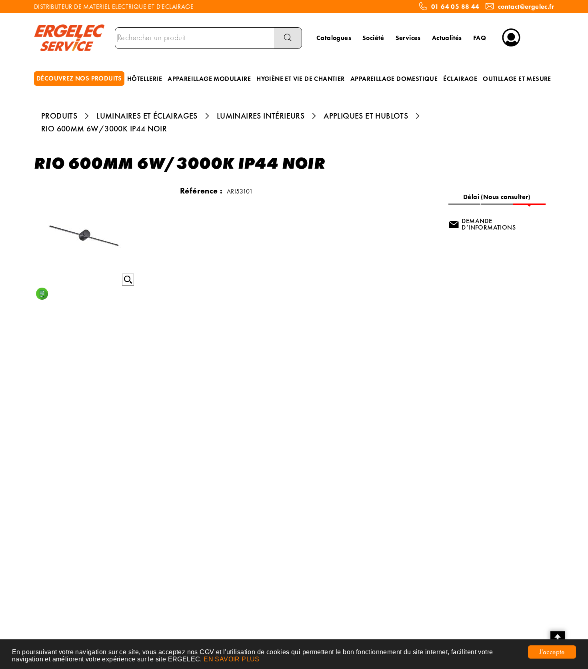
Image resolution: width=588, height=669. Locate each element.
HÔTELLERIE (144, 79)
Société (373, 38)
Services (408, 38)
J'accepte (552, 651)
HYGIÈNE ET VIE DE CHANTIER (300, 79)
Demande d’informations (489, 224)
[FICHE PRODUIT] (42, 294)
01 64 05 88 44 (455, 7)
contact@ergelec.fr (526, 7)
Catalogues (333, 38)
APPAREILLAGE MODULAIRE (209, 79)
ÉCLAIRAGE (460, 79)
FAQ (479, 38)
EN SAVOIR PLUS (232, 659)
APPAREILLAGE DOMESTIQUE (394, 79)
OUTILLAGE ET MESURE (517, 79)
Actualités (447, 38)
